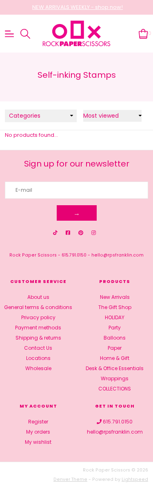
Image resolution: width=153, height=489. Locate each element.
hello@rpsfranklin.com (117, 255)
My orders (38, 431)
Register (38, 421)
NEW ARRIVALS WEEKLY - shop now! (77, 7)
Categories (24, 116)
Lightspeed (135, 479)
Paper (115, 347)
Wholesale (38, 368)
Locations (38, 358)
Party (115, 327)
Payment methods (38, 327)
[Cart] (143, 33)
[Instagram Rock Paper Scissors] (93, 233)
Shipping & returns (38, 337)
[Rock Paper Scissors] (77, 34)
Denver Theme (70, 479)
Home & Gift (114, 358)
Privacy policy (38, 317)
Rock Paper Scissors (33, 255)
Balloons (115, 337)
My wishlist (38, 442)
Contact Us (38, 347)
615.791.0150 (74, 255)
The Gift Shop (114, 307)
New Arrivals (115, 297)
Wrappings (115, 378)
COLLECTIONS (114, 388)
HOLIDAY (114, 317)
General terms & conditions (38, 307)
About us (38, 297)
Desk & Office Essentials (115, 368)
